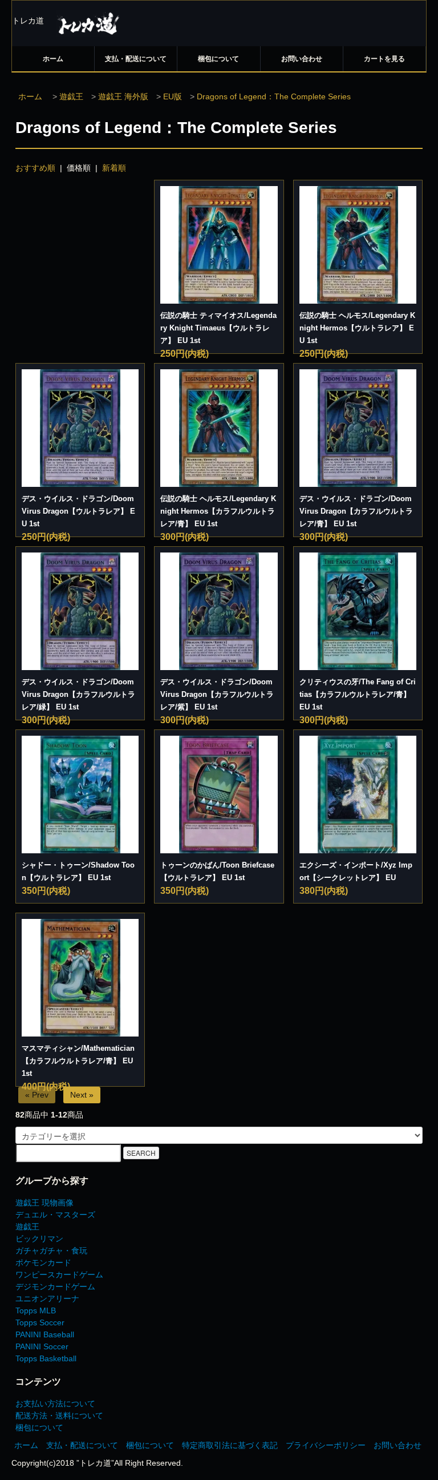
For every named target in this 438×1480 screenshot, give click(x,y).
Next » (82, 1094)
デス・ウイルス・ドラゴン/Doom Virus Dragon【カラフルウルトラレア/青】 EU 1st (356, 511)
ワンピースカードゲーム (59, 1274)
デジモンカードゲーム (55, 1286)
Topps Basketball (45, 1358)
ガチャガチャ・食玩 (51, 1250)
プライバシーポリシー (326, 1445)
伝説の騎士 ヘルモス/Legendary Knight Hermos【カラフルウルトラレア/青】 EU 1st (218, 511)
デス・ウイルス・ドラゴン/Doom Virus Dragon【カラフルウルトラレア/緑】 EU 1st (78, 694)
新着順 (114, 167)
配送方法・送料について (59, 1415)
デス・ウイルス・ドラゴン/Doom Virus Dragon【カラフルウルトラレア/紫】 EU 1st (217, 694)
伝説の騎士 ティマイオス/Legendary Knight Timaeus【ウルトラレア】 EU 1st (218, 328)
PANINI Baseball (44, 1334)
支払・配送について (136, 59)
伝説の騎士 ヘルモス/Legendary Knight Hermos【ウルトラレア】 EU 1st (357, 328)
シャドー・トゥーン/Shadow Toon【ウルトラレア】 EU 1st (78, 871)
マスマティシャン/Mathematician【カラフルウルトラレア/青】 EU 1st (78, 1061)
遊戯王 (71, 96)
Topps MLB (35, 1310)
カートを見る (384, 59)
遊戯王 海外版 (123, 96)
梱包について (218, 59)
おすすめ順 (35, 167)
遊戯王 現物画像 (44, 1202)
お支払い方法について (55, 1403)
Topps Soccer (39, 1322)
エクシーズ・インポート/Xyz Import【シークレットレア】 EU (355, 871)
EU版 (172, 96)
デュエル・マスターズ (55, 1214)
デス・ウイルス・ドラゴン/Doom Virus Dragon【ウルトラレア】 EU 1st (78, 511)
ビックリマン (39, 1238)
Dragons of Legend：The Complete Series (274, 96)
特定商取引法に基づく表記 (230, 1445)
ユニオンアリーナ (47, 1298)
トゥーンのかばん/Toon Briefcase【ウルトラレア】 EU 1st (217, 871)
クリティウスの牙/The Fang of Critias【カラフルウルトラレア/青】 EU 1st (357, 694)
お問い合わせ (301, 59)
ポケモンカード (43, 1262)
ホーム (53, 59)
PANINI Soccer (41, 1346)
